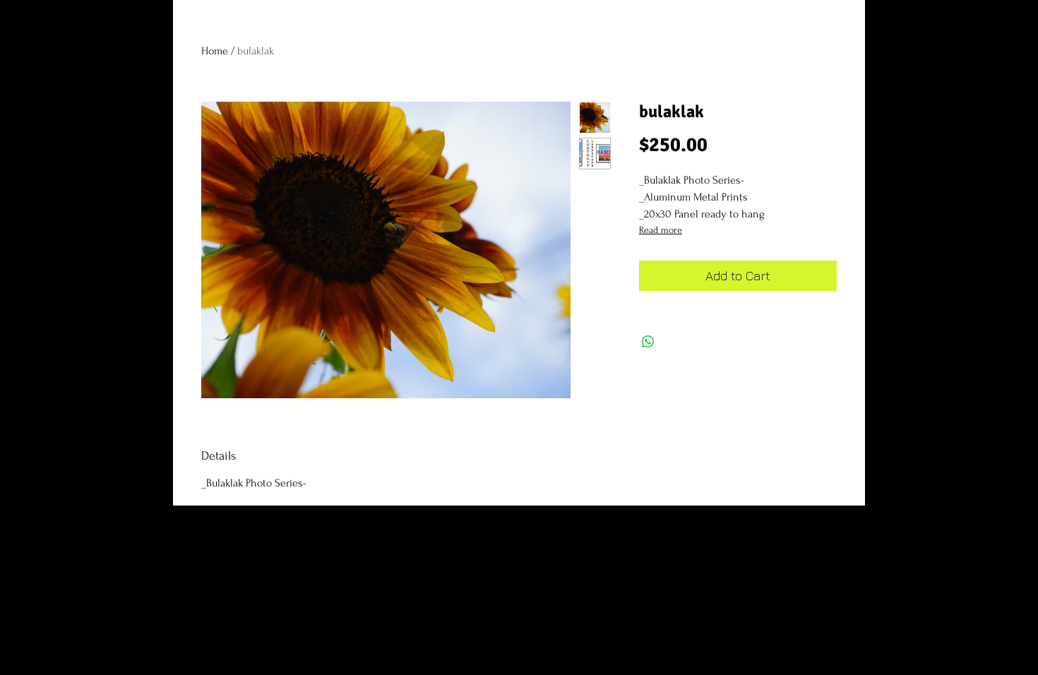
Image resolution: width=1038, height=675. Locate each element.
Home (214, 50)
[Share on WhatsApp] (648, 341)
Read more (660, 230)
